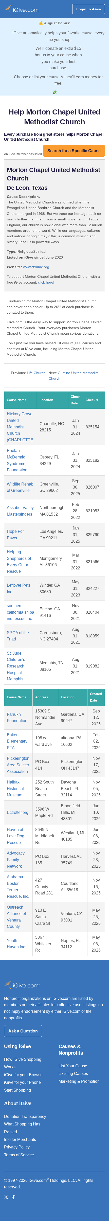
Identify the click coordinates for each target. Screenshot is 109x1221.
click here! (46, 282)
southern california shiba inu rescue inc (20, 612)
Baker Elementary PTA (17, 741)
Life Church (36, 373)
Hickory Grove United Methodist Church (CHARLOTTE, (20, 427)
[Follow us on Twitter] (6, 1197)
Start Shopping (17, 1090)
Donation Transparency (25, 1116)
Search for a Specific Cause (74, 151)
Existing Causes (73, 1073)
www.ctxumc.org (36, 267)
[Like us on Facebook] (13, 1197)
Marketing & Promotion (79, 1081)
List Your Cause (73, 1066)
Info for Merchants (20, 1139)
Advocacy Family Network (16, 859)
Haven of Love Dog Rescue (15, 836)
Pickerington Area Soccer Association (18, 764)
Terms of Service (19, 1155)
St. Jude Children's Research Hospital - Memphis (16, 666)
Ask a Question (23, 1031)
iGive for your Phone (22, 1082)
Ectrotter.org (17, 812)
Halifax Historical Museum (15, 788)
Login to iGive (88, 9)
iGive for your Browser (24, 1075)
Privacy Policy (17, 1147)
